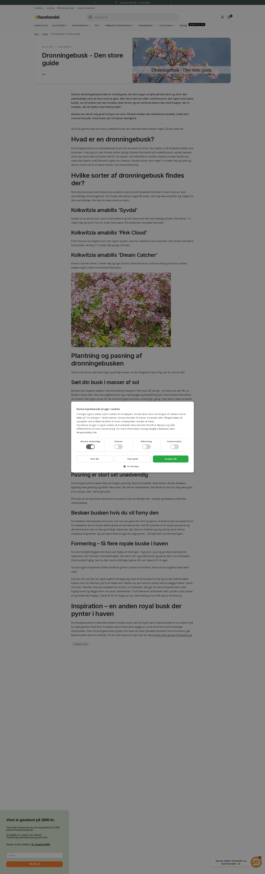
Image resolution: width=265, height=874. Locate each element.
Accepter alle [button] (171, 459)
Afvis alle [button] (94, 459)
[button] (132, 467)
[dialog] (132, 437)
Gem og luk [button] (132, 459)
